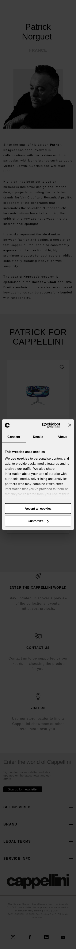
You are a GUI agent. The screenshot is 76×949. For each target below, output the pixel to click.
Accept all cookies (38, 508)
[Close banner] (69, 425)
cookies (23, 458)
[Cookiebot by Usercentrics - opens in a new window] (44, 425)
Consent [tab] (13, 437)
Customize (35, 521)
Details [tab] (38, 437)
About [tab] (62, 437)
